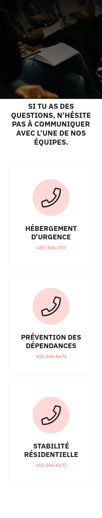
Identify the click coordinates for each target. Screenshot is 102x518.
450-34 (45, 247)
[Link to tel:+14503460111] (51, 197)
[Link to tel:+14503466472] (51, 306)
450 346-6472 (51, 356)
